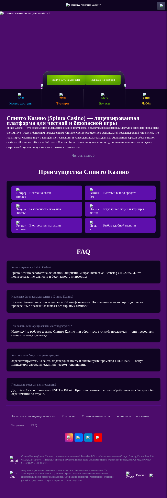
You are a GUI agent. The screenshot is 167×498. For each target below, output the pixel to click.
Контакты (68, 416)
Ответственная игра (96, 416)
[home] (83, 5)
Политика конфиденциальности (33, 416)
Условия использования (132, 416)
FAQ (34, 425)
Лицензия (17, 425)
